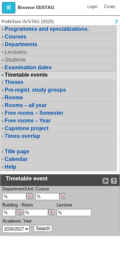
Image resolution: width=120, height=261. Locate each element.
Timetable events (26, 75)
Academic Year (17, 221)
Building (10, 204)
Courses (15, 36)
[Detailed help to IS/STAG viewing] (113, 180)
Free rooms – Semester (34, 113)
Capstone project (26, 128)
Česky (109, 6)
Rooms (14, 97)
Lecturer (64, 204)
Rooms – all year (26, 105)
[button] (8, 7)
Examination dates (28, 67)
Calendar (16, 159)
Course (42, 188)
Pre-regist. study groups (35, 90)
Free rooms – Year (28, 120)
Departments (21, 44)
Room (27, 204)
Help (10, 167)
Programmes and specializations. (47, 29)
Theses (14, 82)
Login (92, 6)
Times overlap (22, 136)
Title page (17, 151)
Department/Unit (18, 188)
